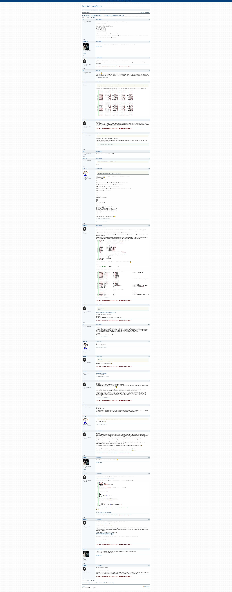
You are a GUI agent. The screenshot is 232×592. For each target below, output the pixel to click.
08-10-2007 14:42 (99, 341)
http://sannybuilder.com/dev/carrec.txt (103, 523)
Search (95, 10)
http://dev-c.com (99, 46)
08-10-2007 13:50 (99, 324)
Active (143, 12)
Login (105, 10)
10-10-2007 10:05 (99, 457)
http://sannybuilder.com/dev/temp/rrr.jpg (103, 512)
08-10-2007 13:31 (99, 225)
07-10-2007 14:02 (99, 41)
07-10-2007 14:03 (99, 57)
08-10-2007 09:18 (99, 119)
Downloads (109, 1)
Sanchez (85, 82)
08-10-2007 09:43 (99, 132)
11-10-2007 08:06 (99, 565)
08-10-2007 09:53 (99, 151)
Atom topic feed (147, 586)
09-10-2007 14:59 (99, 404)
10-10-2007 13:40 (99, 473)
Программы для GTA (96, 15)
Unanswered (147, 12)
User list (90, 10)
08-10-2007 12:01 (99, 168)
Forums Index (84, 10)
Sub (83, 19)
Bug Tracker (129, 1)
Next (94, 17)
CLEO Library (122, 1)
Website (85, 53)
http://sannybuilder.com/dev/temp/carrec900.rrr (105, 533)
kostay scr (85, 168)
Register (100, 10)
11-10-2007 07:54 (99, 549)
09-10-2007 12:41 (99, 371)
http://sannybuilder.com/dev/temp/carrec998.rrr (105, 534)
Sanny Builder (103, 1)
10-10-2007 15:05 (99, 519)
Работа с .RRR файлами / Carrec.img (114, 15)
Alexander (85, 41)
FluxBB (148, 587)
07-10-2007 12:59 (99, 19)
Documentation (116, 1)
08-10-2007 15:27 (99, 356)
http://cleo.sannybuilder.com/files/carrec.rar (104, 524)
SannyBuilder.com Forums (92, 6)
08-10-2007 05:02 (99, 70)
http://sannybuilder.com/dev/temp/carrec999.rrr (105, 478)
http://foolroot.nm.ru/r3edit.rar (101, 373)
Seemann (85, 57)
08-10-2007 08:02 (99, 81)
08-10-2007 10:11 (99, 158)
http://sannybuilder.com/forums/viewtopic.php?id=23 (106, 312)
